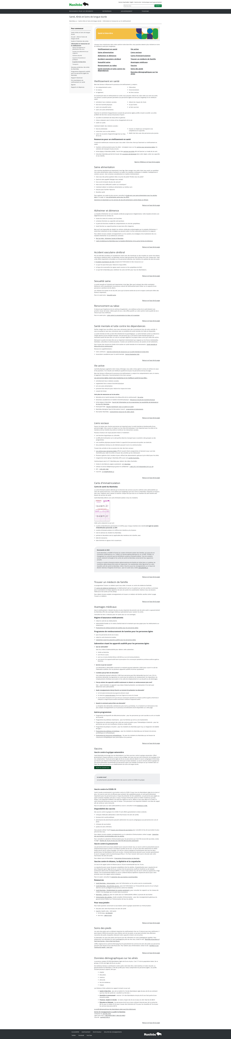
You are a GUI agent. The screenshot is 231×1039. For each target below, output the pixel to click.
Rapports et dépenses (77, 87)
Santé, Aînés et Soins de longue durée (89, 21)
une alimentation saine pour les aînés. (117, 197)
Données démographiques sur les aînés (144, 73)
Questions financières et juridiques (78, 58)
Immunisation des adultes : (104, 897)
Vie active (135, 49)
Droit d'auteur (97, 1032)
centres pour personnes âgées (146, 147)
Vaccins (134, 65)
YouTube (89, 1035)
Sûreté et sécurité (77, 55)
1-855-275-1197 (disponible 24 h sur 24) (141, 466)
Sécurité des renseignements (113, 1032)
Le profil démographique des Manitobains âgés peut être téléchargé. (115, 1009)
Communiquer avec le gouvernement (152, 2)
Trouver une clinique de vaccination (121, 830)
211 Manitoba (126, 464)
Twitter (74, 1035)
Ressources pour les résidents (81, 11)
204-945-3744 (107, 1014)
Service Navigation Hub (132, 354)
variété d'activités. (133, 458)
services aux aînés (128, 151)
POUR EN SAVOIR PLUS (102, 767)
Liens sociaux (136, 52)
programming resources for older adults (122, 412)
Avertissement (86, 1032)
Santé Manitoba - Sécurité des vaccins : (108, 886)
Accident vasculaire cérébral (109, 59)
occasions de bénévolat (129, 154)
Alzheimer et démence (107, 56)
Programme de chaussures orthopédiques (109, 735)
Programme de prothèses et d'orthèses (108, 731)
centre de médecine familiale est (106, 588)
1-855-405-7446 (103, 469)
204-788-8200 (109, 913)
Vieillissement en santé (107, 49)
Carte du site (137, 2)
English (131, 2)
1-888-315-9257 (108, 915)
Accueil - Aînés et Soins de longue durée (79, 37)
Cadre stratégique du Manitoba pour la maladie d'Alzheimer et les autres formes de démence (124, 241)
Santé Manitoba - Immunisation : (106, 883)
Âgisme (73, 84)
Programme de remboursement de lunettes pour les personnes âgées (117, 628)
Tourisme (145, 11)
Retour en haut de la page (151, 205)
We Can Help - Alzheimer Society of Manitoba (109, 238)
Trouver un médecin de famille (143, 59)
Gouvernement (126, 11)
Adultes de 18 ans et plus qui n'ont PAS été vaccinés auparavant (119, 840)
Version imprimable (123, 2)
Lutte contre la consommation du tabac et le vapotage (123, 315)
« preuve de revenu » (110, 695)
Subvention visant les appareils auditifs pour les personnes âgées (116, 640)
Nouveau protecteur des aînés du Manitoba (80, 68)
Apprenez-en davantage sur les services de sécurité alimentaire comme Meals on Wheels (121, 200)
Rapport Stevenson (77, 78)
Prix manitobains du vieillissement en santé (78, 81)
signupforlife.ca (143, 568)
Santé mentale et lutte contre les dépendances (111, 70)
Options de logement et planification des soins (78, 48)
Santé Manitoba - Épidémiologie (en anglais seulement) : (113, 890)
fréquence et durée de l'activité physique (142, 400)
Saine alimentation (106, 52)
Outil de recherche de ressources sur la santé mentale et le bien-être (128, 352)
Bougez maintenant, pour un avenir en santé (120, 407)
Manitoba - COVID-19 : (102, 894)
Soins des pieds (137, 69)
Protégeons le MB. (142, 805)
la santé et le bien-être (79, 62)
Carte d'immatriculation (141, 56)
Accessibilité (75, 1032)
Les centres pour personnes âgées (106, 451)
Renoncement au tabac (107, 65)
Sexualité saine (104, 62)
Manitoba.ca (73, 21)
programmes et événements (134, 409)
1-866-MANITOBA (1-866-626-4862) (114, 1015)
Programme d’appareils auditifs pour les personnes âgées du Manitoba (80, 73)
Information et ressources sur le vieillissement (117, 21)
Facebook (81, 1035)
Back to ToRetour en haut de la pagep (147, 162)
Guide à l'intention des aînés (79, 41)
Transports (75, 64)
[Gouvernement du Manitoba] (79, 5)
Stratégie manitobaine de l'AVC (105, 262)
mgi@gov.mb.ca (105, 1017)
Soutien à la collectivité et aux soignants (80, 52)
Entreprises (107, 11)
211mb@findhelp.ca (108, 472)
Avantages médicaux (139, 62)
